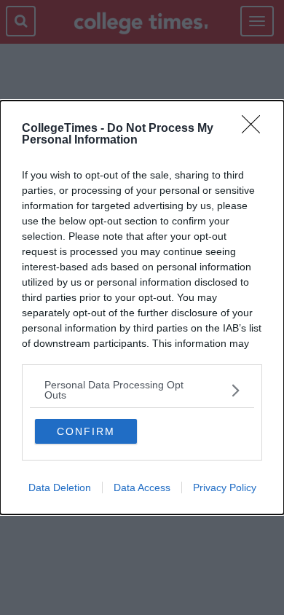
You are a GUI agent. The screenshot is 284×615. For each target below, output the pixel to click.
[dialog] (142, 307)
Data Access (142, 487)
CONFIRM (86, 431)
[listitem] (142, 390)
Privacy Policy (224, 487)
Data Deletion (59, 487)
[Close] (255, 129)
